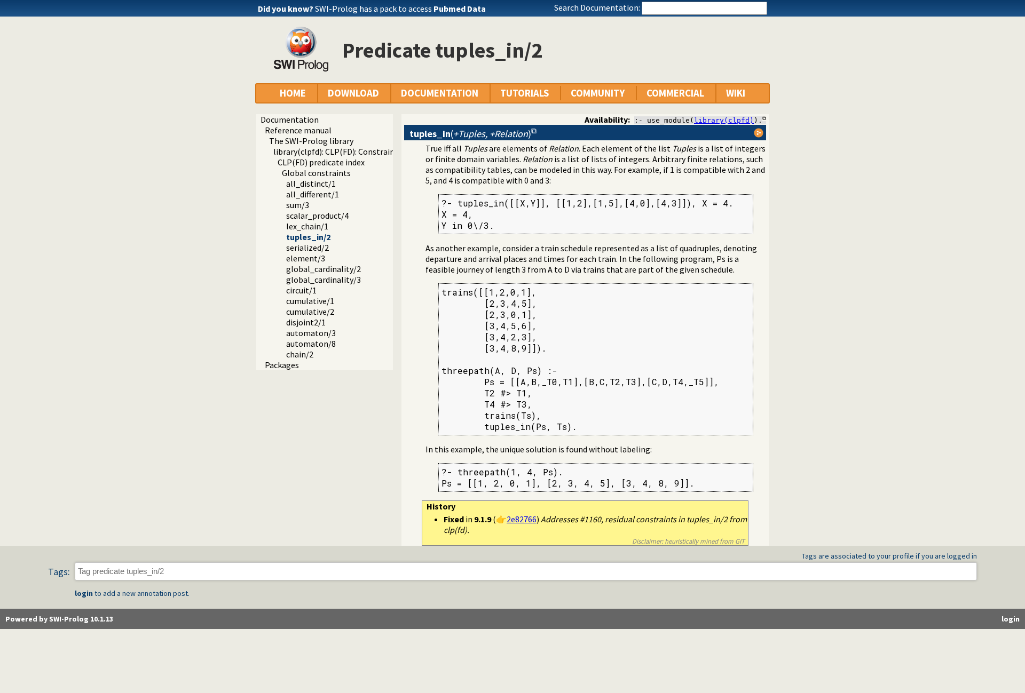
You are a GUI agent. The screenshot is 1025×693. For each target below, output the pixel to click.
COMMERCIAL (675, 93)
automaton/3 (311, 333)
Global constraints (316, 173)
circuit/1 (301, 290)
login (84, 593)
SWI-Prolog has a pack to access (400, 8)
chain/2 (299, 354)
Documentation (290, 119)
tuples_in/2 (308, 237)
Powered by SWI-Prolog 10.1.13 (59, 619)
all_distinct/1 (311, 183)
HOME (293, 93)
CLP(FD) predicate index (321, 162)
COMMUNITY (598, 93)
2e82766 (522, 519)
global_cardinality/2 (323, 269)
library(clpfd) (724, 120)
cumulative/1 (310, 301)
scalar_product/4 (317, 215)
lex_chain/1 (307, 226)
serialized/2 (307, 247)
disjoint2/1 (306, 322)
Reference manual (298, 130)
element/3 (305, 258)
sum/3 (297, 205)
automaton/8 (311, 343)
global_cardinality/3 (323, 279)
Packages (282, 365)
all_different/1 (312, 194)
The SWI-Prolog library (311, 141)
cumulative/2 (310, 311)
